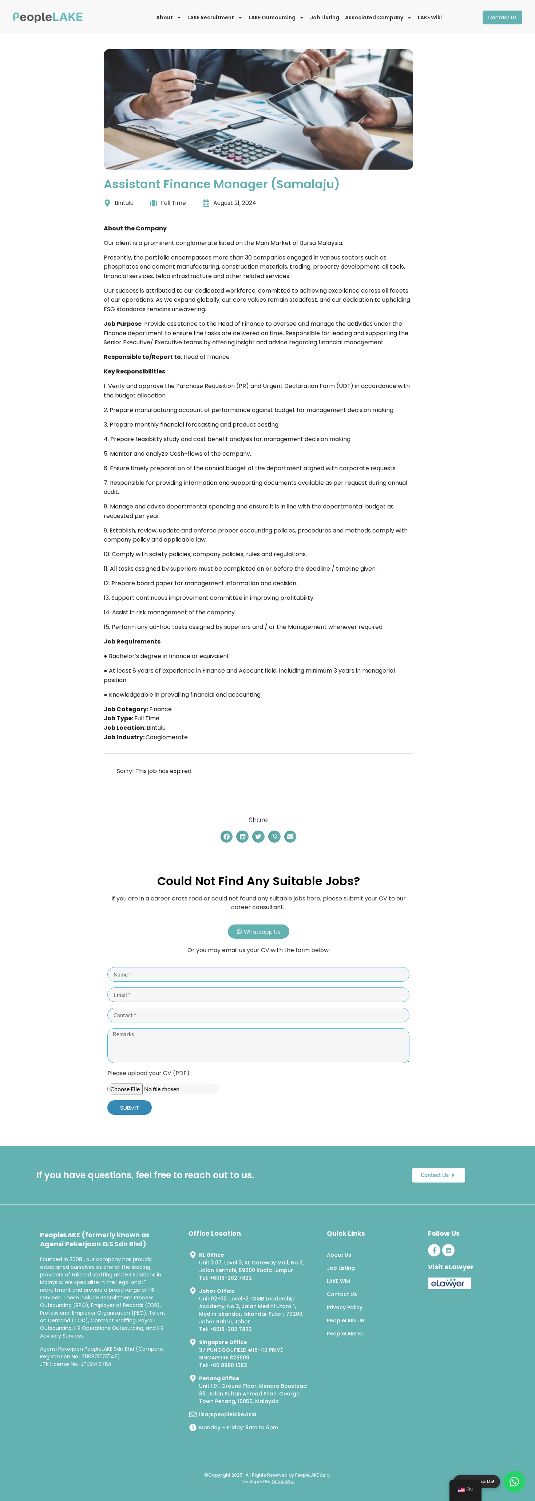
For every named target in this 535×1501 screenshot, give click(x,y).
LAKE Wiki (430, 17)
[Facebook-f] (434, 1250)
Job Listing (324, 17)
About (164, 17)
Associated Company (374, 17)
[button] (227, 837)
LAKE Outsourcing (272, 17)
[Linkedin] (448, 1250)
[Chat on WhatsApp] (514, 1481)
